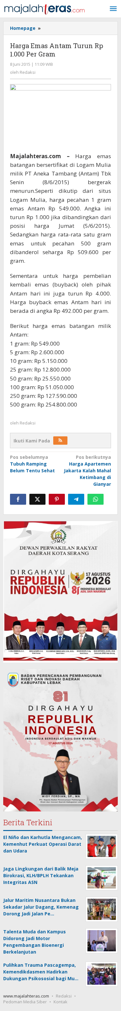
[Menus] (113, 9)
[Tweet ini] (37, 499)
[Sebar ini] (18, 499)
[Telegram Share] (76, 499)
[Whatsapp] (95, 499)
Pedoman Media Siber (25, 1002)
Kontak (60, 1002)
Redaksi (64, 996)
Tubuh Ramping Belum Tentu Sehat (32, 464)
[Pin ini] (57, 499)
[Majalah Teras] (44, 9)
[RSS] (60, 440)
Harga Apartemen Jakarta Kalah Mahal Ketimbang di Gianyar (87, 470)
